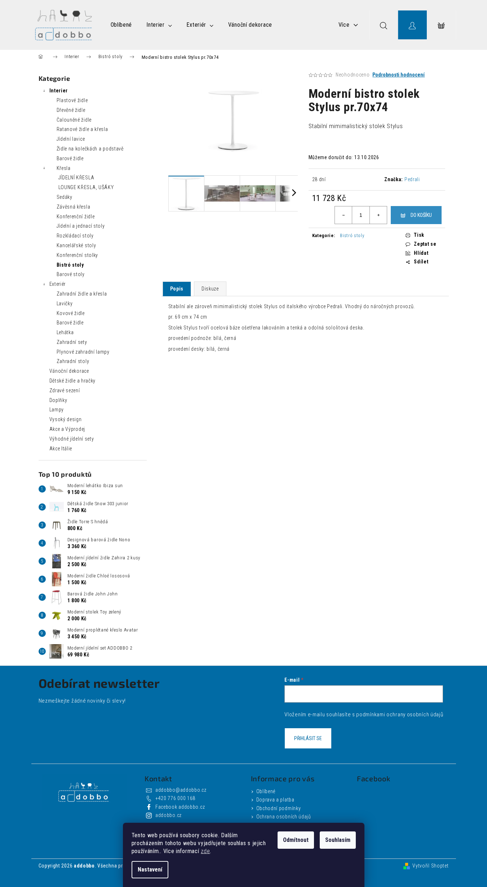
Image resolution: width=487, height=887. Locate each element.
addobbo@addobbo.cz (181, 790)
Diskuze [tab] (210, 289)
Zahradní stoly (73, 361)
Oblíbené (266, 791)
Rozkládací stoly (75, 236)
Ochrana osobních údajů (283, 817)
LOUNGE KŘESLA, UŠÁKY (86, 187)
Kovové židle (71, 313)
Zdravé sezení (64, 390)
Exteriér (57, 284)
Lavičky (65, 303)
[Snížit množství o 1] (343, 215)
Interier (58, 90)
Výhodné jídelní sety (71, 439)
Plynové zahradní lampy (83, 352)
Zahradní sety (72, 342)
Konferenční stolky (77, 255)
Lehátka (65, 332)
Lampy (56, 409)
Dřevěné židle (71, 110)
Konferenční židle (76, 216)
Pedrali (412, 179)
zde (205, 851)
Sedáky (64, 197)
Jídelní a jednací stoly (81, 226)
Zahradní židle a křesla (82, 294)
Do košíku (421, 215)
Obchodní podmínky (278, 808)
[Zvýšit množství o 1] (378, 215)
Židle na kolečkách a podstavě (90, 149)
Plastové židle (72, 100)
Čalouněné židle (74, 120)
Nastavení (150, 869)
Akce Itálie (60, 448)
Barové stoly (71, 274)
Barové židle (70, 158)
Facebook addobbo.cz (180, 807)
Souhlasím (337, 839)
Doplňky (58, 400)
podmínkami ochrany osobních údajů (399, 714)
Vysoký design (65, 419)
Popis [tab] (177, 289)
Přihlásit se (308, 738)
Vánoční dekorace (69, 371)
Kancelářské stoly (76, 245)
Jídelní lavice (71, 139)
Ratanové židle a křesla (82, 129)
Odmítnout (296, 839)
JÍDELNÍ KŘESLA (76, 177)
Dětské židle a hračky (72, 381)
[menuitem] (121, 24)
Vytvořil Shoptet (430, 866)
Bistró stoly (70, 265)
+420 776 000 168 (175, 798)
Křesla (64, 168)
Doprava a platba (275, 800)
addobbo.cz (168, 815)
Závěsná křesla (73, 207)
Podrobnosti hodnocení (398, 75)
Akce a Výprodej (67, 429)
